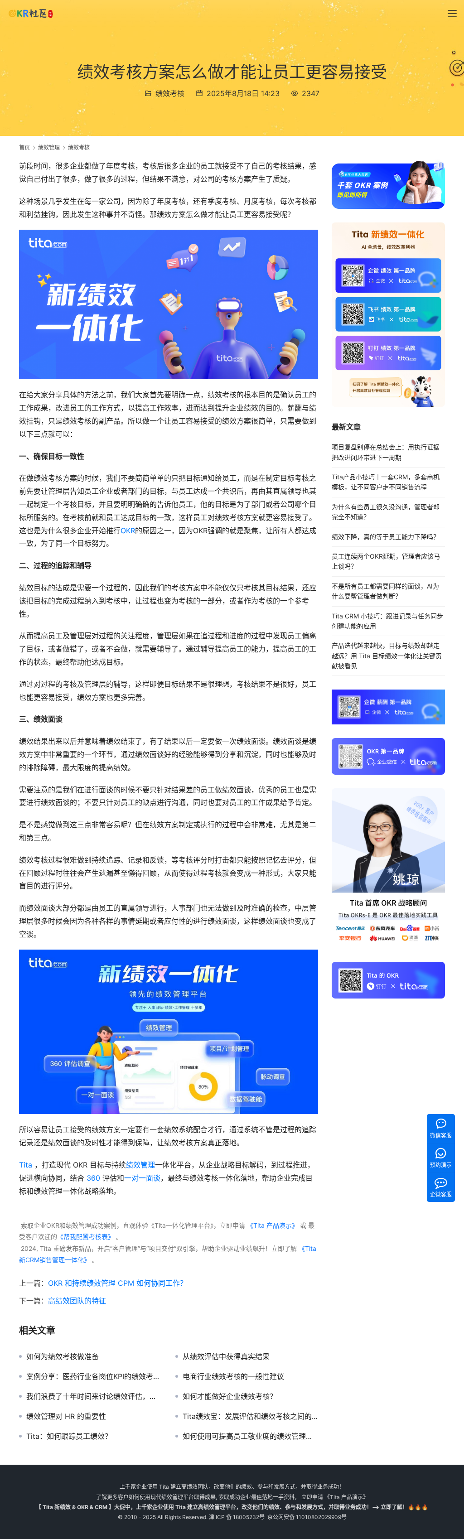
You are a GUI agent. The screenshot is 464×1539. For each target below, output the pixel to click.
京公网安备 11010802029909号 (307, 1517)
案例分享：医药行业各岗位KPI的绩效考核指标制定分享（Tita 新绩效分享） (94, 1376)
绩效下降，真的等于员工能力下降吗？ (386, 536)
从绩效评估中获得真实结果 (226, 1356)
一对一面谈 (142, 1177)
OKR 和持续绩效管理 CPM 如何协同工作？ (117, 1283)
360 (93, 1177)
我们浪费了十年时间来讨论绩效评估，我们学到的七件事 (94, 1396)
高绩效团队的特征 (77, 1300)
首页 (24, 147)
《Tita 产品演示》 (271, 1225)
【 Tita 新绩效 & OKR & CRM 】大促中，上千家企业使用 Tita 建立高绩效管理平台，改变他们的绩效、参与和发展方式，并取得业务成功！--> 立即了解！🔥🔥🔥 (232, 1507)
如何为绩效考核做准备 (62, 1356)
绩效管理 (140, 1164)
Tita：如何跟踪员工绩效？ (69, 1436)
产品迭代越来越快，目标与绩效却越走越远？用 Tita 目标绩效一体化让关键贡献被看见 (387, 656)
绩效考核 (169, 93)
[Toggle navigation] (452, 13)
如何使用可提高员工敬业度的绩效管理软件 (250, 1436)
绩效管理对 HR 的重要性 (66, 1416)
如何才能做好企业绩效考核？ (230, 1396)
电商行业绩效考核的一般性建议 (233, 1376)
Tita (25, 1164)
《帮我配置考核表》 (85, 1236)
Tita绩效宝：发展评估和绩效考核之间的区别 (250, 1416)
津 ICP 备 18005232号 (237, 1517)
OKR (128, 530)
